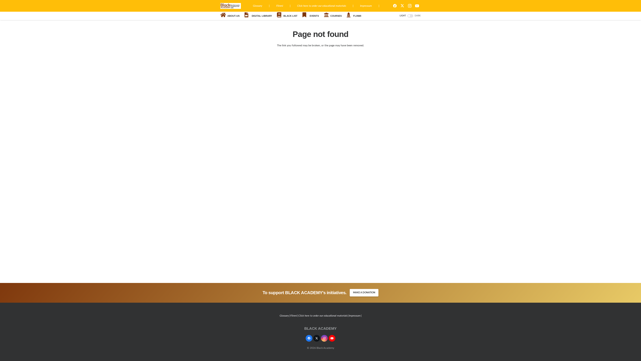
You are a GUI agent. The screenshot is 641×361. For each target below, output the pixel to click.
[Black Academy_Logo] (230, 6)
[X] (402, 6)
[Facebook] (395, 6)
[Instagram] (409, 6)
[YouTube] (417, 6)
